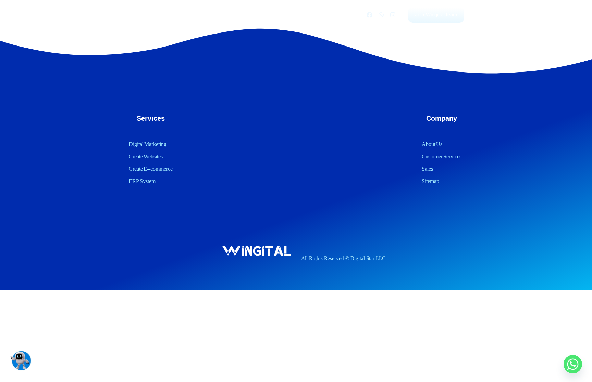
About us (280, 14)
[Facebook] (369, 15)
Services (223, 14)
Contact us (316, 14)
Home (193, 14)
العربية (348, 14)
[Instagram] (392, 15)
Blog (251, 14)
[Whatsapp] (381, 15)
